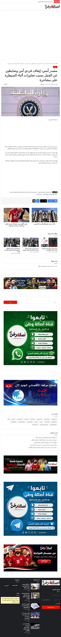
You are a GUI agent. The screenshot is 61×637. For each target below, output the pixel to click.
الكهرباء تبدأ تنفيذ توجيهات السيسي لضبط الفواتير (45, 442)
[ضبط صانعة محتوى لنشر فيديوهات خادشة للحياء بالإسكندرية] (49, 242)
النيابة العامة (47, 421)
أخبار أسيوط (54, 419)
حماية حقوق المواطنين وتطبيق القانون (50, 194)
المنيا (9, 419)
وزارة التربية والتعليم (44, 424)
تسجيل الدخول (50, 607)
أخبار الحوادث (46, 419)
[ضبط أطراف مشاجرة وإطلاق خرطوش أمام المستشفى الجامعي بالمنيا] (12, 242)
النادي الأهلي (54, 421)
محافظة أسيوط (22, 421)
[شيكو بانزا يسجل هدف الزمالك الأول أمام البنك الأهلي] (35, 596)
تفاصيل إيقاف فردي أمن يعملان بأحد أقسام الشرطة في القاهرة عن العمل (23, 192)
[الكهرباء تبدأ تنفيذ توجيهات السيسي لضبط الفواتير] (35, 606)
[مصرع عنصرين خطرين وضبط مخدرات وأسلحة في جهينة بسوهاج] (30, 242)
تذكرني (57, 603)
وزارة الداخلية (39, 194)
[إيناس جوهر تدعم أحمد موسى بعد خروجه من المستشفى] (35, 615)
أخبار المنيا (32, 419)
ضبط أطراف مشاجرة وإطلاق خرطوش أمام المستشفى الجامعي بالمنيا (12, 250)
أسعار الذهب (19, 419)
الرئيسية (54, 63)
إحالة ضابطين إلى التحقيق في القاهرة (44, 192)
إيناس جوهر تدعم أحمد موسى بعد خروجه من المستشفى (43, 445)
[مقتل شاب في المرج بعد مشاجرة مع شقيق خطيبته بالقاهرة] (35, 626)
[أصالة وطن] (52, 6)
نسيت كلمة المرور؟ (46, 599)
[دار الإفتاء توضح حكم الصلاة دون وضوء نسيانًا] (35, 586)
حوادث (41, 421)
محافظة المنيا (14, 421)
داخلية (50, 63)
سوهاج (36, 421)
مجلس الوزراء (30, 421)
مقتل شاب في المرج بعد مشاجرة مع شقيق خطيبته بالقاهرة (42, 447)
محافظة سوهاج (53, 424)
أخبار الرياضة (39, 419)
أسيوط (13, 419)
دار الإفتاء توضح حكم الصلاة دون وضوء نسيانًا (46, 437)
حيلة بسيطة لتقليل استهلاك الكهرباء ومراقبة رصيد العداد (41, 1)
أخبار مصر (26, 419)
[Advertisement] (30, 22)
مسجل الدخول (47, 266)
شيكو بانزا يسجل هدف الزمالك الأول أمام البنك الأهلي (43, 440)
